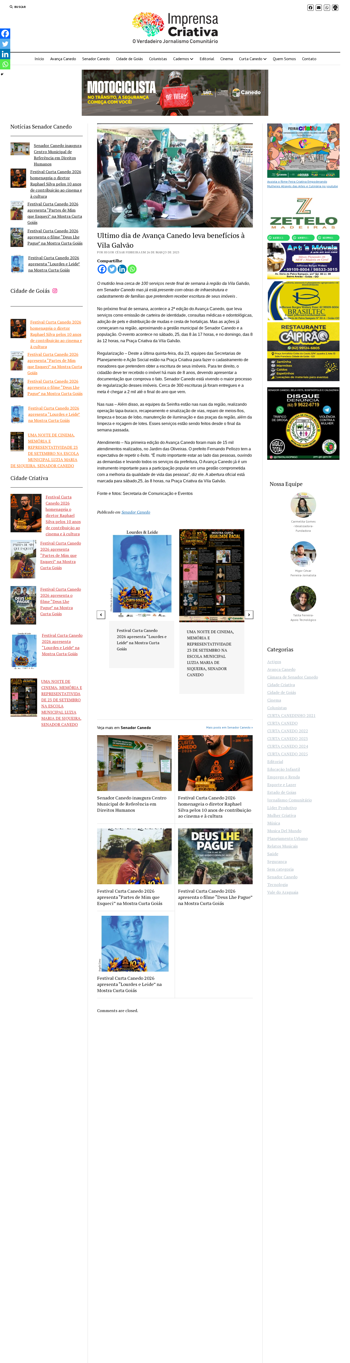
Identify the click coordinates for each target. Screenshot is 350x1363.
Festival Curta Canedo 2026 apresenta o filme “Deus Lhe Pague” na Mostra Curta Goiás (55, 237)
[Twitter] (112, 269)
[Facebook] (102, 269)
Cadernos (181, 58)
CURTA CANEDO (282, 723)
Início (39, 58)
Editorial (207, 58)
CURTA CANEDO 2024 (287, 746)
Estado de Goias (281, 792)
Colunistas (158, 58)
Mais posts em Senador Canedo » (229, 727)
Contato (309, 58)
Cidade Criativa (281, 685)
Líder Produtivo (282, 807)
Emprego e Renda (283, 777)
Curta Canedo (250, 58)
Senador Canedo (96, 58)
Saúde (272, 854)
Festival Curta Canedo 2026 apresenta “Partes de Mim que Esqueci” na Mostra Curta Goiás (60, 555)
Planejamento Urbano (287, 838)
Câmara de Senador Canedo (292, 677)
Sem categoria (280, 869)
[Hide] (2, 74)
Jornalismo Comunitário (289, 800)
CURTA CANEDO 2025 (287, 754)
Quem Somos (284, 58)
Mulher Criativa (281, 815)
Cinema (226, 58)
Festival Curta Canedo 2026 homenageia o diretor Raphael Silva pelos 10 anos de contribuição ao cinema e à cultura (56, 184)
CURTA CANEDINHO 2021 (291, 715)
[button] (101, 614)
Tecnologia (277, 884)
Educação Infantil (283, 769)
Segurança (277, 861)
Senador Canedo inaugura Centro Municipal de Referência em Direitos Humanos (131, 804)
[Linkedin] (122, 269)
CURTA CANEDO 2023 (287, 738)
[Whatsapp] (132, 269)
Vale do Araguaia (282, 892)
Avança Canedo (63, 58)
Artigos (274, 661)
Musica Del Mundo (284, 831)
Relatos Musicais (282, 846)
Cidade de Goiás (129, 58)
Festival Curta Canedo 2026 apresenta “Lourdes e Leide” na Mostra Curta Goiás (54, 264)
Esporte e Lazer (281, 784)
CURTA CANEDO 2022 (287, 731)
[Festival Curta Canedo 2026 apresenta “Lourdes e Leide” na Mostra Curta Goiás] (17, 265)
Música (273, 823)
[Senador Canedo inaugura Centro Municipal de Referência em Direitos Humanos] (20, 149)
